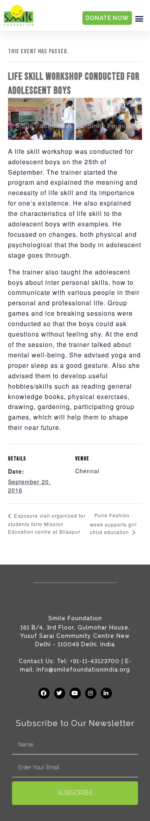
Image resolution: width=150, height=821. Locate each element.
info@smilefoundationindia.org (83, 669)
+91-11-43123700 (95, 661)
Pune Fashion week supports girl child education (113, 523)
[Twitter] (59, 693)
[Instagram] (90, 693)
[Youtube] (75, 693)
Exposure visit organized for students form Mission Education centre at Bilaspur (47, 523)
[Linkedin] (106, 693)
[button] (139, 18)
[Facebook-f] (44, 693)
